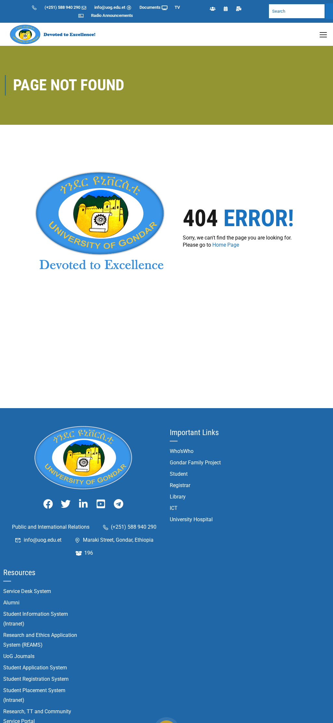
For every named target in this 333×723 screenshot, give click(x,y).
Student (179, 474)
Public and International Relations (50, 527)
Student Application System (35, 668)
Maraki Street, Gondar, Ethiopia (118, 540)
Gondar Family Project (195, 462)
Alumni (11, 603)
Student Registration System (36, 679)
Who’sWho (181, 451)
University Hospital (191, 519)
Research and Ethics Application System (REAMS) (40, 640)
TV (177, 7)
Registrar (180, 485)
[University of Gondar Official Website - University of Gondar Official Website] (54, 34)
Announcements (117, 15)
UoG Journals (18, 656)
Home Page (225, 245)
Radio (96, 15)
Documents (150, 7)
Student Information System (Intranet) (35, 619)
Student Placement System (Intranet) (34, 695)
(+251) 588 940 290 (62, 7)
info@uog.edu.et (109, 7)
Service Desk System (27, 591)
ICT (174, 508)
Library (178, 497)
